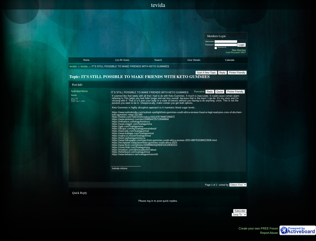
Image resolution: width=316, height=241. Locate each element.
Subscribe (240, 211)
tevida (73, 66)
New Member (239, 50)
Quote (220, 91)
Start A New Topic (206, 72)
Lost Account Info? (236, 52)
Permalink (199, 91)
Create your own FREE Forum (258, 228)
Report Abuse (269, 232)
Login (241, 44)
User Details (193, 60)
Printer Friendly (237, 72)
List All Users (122, 60)
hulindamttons (79, 91)
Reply (222, 72)
